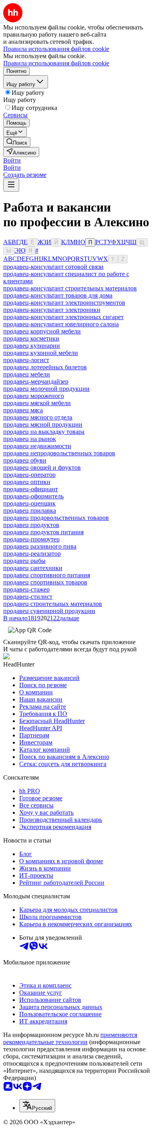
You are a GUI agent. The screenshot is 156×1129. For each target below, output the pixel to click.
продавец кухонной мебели (40, 352)
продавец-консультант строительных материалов (70, 288)
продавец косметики (31, 338)
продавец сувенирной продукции (49, 611)
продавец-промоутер (31, 539)
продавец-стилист (27, 596)
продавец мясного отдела (37, 417)
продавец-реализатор (32, 553)
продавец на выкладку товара (43, 431)
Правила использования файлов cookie (56, 63)
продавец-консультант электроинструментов (64, 302)
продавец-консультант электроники (51, 309)
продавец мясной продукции (42, 424)
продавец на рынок (29, 438)
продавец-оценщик (29, 503)
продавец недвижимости (37, 446)
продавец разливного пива (39, 546)
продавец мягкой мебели (37, 403)
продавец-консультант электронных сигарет (63, 317)
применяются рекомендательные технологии (70, 1038)
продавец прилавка (29, 510)
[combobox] (37, 1105)
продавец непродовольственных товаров (59, 453)
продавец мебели (26, 374)
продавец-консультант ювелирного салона (61, 324)
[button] (12, 160)
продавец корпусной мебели (42, 331)
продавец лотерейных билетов (45, 367)
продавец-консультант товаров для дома (57, 295)
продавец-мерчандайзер (35, 381)
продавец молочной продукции (46, 388)
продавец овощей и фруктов (42, 467)
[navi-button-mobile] (11, 185)
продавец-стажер (26, 589)
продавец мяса (23, 410)
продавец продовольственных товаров (56, 517)
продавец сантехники (32, 567)
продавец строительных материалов (52, 603)
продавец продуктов (31, 524)
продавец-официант (30, 489)
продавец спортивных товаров (45, 582)
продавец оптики (26, 481)
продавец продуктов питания (43, 532)
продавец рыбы (24, 560)
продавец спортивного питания (46, 575)
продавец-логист (26, 360)
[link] (16, 142)
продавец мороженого (33, 395)
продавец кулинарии (31, 345)
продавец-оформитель (33, 496)
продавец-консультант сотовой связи (53, 266)
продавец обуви (24, 460)
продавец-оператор (29, 474)
